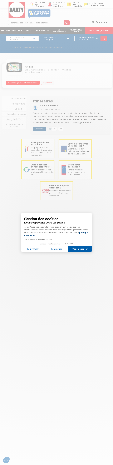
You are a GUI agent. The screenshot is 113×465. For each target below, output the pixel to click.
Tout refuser (33, 249)
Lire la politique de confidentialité (38, 239)
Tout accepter (80, 249)
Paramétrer (56, 249)
